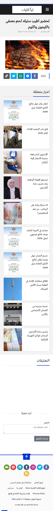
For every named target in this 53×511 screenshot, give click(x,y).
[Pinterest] (13, 467)
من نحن (11, 488)
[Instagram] (33, 467)
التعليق (46, 423)
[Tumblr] (26, 467)
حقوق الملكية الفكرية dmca (35, 488)
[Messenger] (28, 76)
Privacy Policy (39, 493)
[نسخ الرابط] (7, 76)
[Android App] (7, 467)
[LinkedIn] (20, 467)
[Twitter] (14, 76)
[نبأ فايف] (27, 9)
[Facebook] (35, 76)
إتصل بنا (19, 488)
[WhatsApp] (21, 76)
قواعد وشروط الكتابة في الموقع (19, 493)
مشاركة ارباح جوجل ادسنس (21, 482)
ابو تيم (43, 31)
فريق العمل (38, 482)
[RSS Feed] (26, 473)
